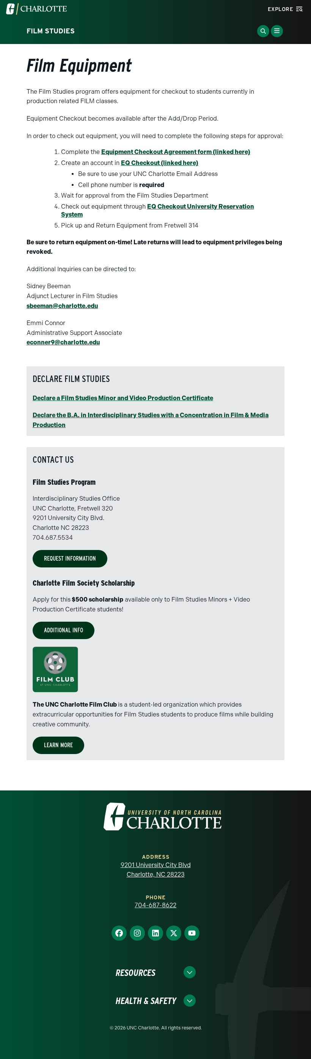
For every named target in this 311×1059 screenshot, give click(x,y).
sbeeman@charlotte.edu (62, 306)
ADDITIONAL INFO (63, 630)
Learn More (58, 745)
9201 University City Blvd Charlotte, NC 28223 (156, 869)
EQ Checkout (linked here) (159, 163)
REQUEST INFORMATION (70, 558)
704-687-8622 (155, 905)
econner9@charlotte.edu (63, 342)
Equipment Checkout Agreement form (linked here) (175, 152)
